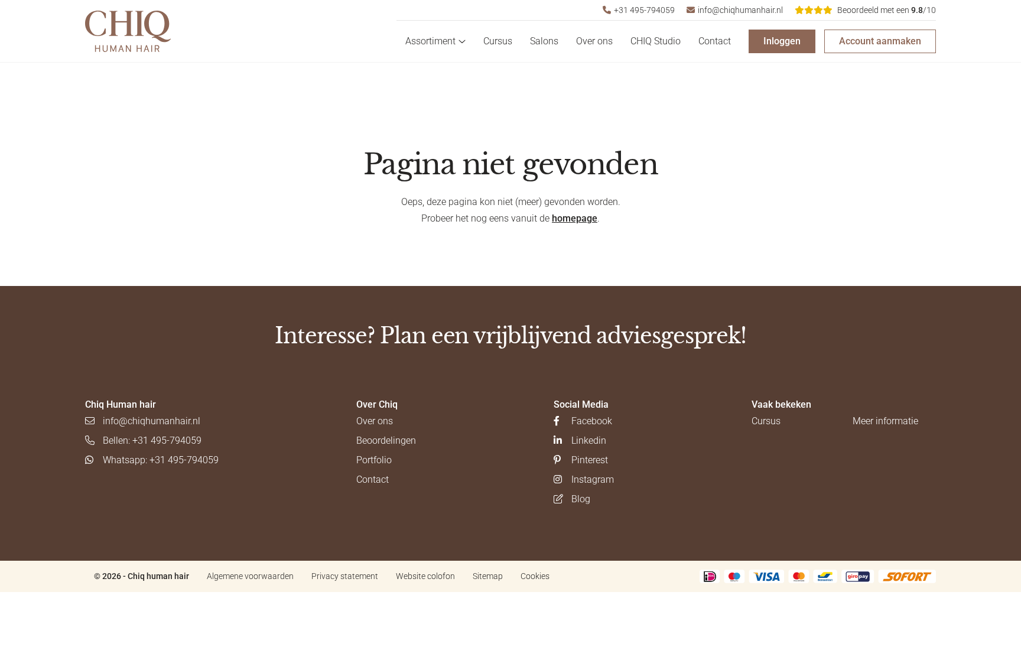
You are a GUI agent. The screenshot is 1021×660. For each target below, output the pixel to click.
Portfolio (374, 460)
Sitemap (488, 576)
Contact (714, 41)
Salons (544, 41)
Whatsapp (161, 460)
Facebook (591, 421)
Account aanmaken (880, 41)
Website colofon (425, 576)
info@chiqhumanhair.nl (740, 10)
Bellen (152, 440)
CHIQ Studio (655, 41)
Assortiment (430, 41)
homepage (574, 218)
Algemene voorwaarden (250, 576)
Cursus (497, 41)
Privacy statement (344, 576)
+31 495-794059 (644, 10)
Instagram (592, 479)
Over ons (594, 41)
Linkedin (588, 440)
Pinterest (589, 460)
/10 (886, 10)
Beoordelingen (386, 440)
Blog (580, 499)
